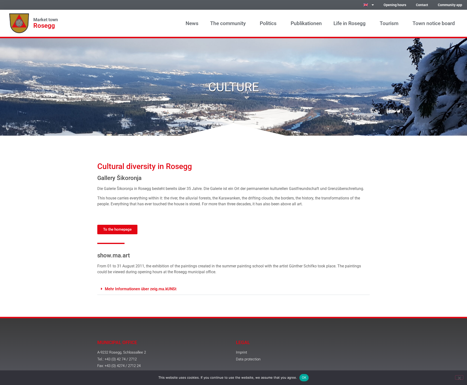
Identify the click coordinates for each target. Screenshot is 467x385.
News (192, 23)
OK (304, 377)
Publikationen (306, 23)
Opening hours (395, 5)
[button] (233, 289)
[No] (459, 377)
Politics (268, 23)
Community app (450, 5)
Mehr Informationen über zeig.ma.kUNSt (140, 289)
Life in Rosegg (349, 23)
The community (228, 23)
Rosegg (44, 25)
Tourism (389, 23)
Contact (422, 5)
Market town (45, 19)
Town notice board (434, 23)
